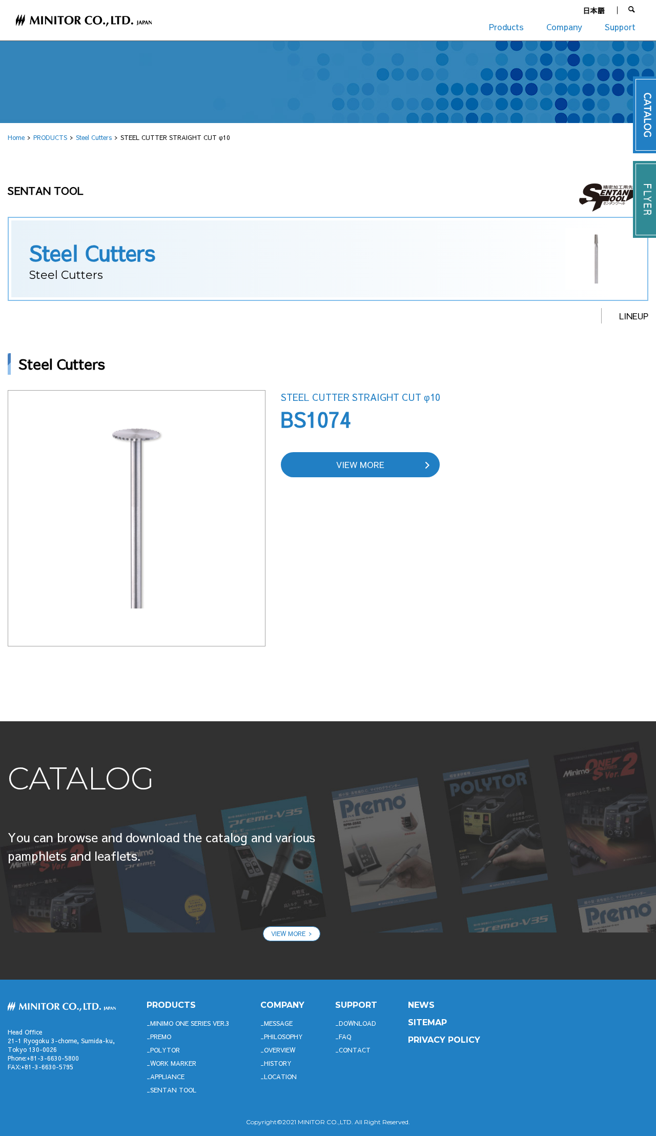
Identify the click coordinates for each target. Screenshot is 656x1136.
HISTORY (278, 1063)
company (282, 1005)
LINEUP (633, 316)
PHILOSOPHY (283, 1036)
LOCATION (280, 1076)
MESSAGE (278, 1023)
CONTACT (355, 1050)
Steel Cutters (94, 137)
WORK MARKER (173, 1063)
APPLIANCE (167, 1076)
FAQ (345, 1036)
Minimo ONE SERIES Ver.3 (190, 1023)
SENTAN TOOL (173, 1090)
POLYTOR (165, 1050)
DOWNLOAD (357, 1023)
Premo (160, 1036)
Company (564, 26)
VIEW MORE (360, 464)
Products (506, 26)
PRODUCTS (50, 137)
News (421, 1005)
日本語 (594, 10)
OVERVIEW (279, 1050)
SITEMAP (427, 1022)
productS (171, 1005)
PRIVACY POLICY (444, 1040)
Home (16, 137)
